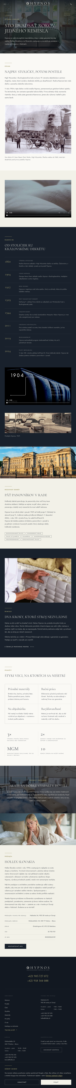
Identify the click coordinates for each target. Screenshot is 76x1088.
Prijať (56, 1082)
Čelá (6, 1008)
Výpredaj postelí (10, 1030)
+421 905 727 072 (38, 976)
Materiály (7, 1015)
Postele (7, 1004)
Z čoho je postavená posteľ (17, 647)
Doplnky (7, 1011)
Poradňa (7, 1019)
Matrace (7, 1000)
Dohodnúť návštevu (51, 1050)
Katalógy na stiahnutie (11, 1026)
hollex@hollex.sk (45, 1018)
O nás (6, 1022)
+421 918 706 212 (10, 1055)
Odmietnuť (22, 1082)
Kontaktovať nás (15, 946)
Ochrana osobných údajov (54, 1075)
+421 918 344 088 (38, 980)
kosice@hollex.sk (10, 1060)
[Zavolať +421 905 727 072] (71, 4)
